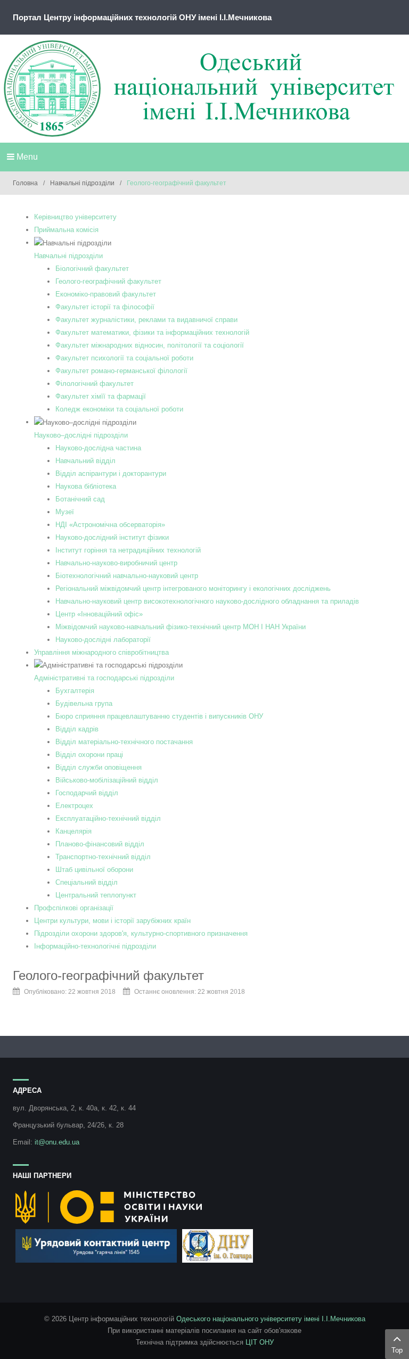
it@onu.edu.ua (57, 1142)
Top (397, 1350)
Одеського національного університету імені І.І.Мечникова (270, 1319)
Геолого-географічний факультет (108, 975)
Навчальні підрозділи (82, 183)
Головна (25, 183)
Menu (26, 156)
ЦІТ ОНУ (260, 1342)
